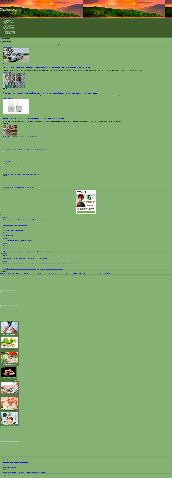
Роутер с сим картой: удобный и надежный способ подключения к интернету (34, 118)
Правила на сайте (9, 20)
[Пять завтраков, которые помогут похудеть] (8, 290)
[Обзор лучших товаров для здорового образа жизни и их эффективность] (10, 173)
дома (28, 273)
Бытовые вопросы (10, 33)
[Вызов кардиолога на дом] (9, 320)
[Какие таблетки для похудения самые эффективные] (9, 350)
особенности (62, 273)
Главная (2, 38)
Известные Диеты (8, 22)
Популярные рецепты (10, 23)
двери (17, 273)
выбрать (13, 273)
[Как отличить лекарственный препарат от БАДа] (9, 305)
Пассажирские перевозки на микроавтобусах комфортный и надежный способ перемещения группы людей (46, 67)
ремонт (92, 273)
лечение (47, 273)
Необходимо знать (10, 31)
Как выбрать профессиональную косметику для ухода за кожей (18, 187)
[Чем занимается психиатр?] (9, 395)
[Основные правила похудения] (9, 455)
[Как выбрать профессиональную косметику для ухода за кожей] (10, 186)
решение (96, 273)
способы (99, 273)
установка (107, 273)
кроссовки (43, 273)
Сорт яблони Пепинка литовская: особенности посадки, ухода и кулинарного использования (26, 161)
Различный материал (9, 28)
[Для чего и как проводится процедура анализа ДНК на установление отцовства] (9, 410)
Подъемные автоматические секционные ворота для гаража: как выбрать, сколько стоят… (25, 149)
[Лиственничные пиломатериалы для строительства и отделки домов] (10, 135)
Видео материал (9, 29)
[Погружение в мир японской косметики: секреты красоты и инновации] (11, 440)
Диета (1, 273)
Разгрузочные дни (9, 25)
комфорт (39, 273)
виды (4, 273)
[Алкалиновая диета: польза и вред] (9, 365)
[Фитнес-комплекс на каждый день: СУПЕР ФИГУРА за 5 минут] (8, 380)
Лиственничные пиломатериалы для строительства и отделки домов (20, 136)
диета (25, 273)
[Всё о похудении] (11, 13)
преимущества (78, 273)
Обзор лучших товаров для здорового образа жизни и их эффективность (21, 174)
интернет (31, 273)
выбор (8, 273)
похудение (69, 273)
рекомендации (88, 273)
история (34, 273)
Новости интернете (10, 32)
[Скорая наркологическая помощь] (9, 335)
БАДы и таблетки (8, 21)
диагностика (21, 273)
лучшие (50, 273)
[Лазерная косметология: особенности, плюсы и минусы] (9, 425)
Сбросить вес (7, 26)
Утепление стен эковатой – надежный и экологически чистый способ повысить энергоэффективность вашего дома (50, 93)
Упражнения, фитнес (9, 27)
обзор (54, 273)
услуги (103, 273)
